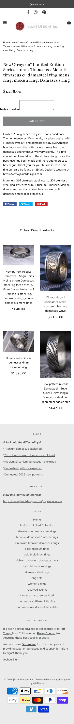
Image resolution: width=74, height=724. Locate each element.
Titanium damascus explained (23, 448)
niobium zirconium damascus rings (37, 560)
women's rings (37, 583)
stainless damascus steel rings (37, 531)
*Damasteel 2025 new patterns (23, 474)
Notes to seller (9, 109)
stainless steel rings (37, 572)
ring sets (37, 578)
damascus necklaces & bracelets (37, 607)
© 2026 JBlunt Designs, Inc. (19, 679)
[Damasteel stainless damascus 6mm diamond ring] (18, 341)
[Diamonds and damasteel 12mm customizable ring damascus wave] (55, 268)
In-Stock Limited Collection (37, 525)
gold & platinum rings (37, 554)
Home (6, 42)
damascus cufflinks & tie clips (37, 601)
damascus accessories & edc (37, 595)
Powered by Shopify (46, 679)
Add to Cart (37, 121)
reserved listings (37, 589)
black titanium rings (37, 548)
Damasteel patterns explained (23, 468)
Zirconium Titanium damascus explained (29, 455)
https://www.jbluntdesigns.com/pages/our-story (32, 501)
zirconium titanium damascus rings (37, 543)
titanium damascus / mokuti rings (37, 537)
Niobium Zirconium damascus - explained (30, 461)
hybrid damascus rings (37, 566)
